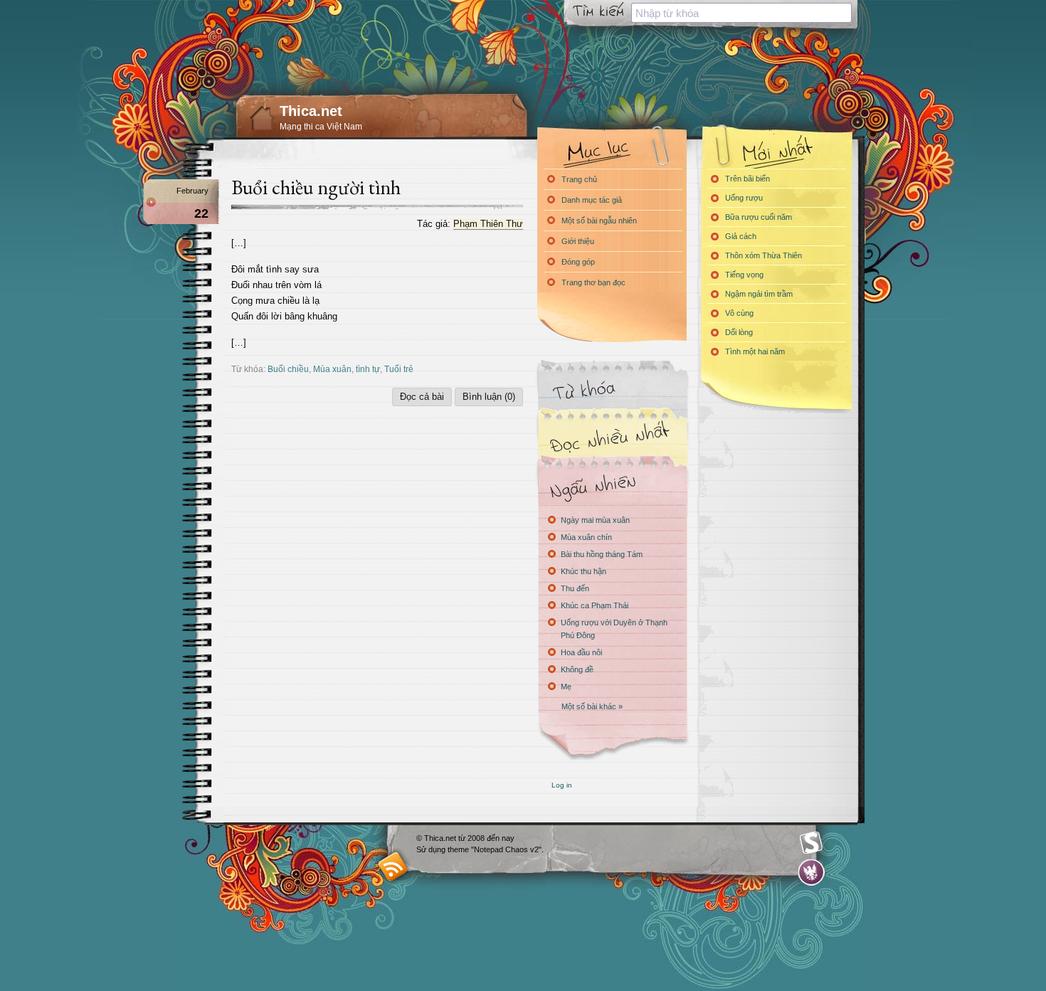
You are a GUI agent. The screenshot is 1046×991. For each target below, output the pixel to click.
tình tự (368, 368)
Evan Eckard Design (811, 872)
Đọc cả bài (422, 396)
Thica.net (311, 111)
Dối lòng (739, 332)
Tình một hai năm (755, 351)
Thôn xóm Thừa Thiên (763, 255)
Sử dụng (432, 849)
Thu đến (575, 588)
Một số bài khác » (592, 706)
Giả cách (740, 236)
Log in (561, 785)
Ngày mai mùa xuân (595, 520)
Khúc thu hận (583, 571)
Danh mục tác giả (591, 200)
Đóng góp (578, 262)
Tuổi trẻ (398, 368)
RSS (393, 866)
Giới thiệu (577, 241)
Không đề (577, 669)
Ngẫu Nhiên (612, 485)
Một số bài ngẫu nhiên (599, 220)
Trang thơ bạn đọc (593, 282)
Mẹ (566, 686)
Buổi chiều (288, 368)
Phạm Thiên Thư (488, 223)
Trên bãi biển (747, 178)
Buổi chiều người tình (316, 187)
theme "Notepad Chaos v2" (495, 849)
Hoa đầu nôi (581, 652)
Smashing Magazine (811, 843)
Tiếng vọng (744, 274)
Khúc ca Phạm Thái (594, 605)
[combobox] (741, 13)
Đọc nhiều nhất (612, 438)
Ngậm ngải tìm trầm (759, 294)
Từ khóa (612, 390)
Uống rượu (744, 198)
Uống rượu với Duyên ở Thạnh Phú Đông (614, 629)
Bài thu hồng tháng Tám (602, 554)
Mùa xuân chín (586, 537)
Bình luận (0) (489, 396)
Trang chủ (579, 179)
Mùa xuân (332, 368)
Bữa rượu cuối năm (758, 217)
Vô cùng (739, 313)
